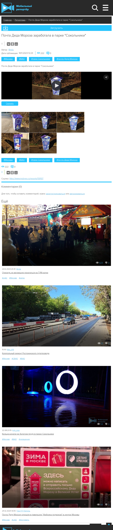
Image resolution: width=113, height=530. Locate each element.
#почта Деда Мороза (67, 59)
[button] (56, 85)
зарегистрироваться (55, 193)
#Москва (8, 59)
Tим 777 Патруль (23, 511)
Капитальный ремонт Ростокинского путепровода (25, 353)
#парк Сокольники (40, 59)
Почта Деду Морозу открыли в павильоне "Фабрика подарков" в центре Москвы (40, 514)
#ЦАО (4, 278)
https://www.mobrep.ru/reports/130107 (26, 178)
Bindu (11, 49)
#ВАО (22, 59)
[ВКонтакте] (8, 44)
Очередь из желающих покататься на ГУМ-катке (25, 272)
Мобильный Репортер (16, 8)
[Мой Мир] (16, 44)
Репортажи (20, 20)
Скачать (10, 103)
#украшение (24, 439)
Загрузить (56, 28)
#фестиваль (24, 520)
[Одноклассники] (12, 44)
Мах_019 (10, 350)
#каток (22, 278)
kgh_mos (16, 430)
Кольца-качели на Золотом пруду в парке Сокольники (28, 434)
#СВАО (15, 358)
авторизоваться (77, 193)
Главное (7, 20)
